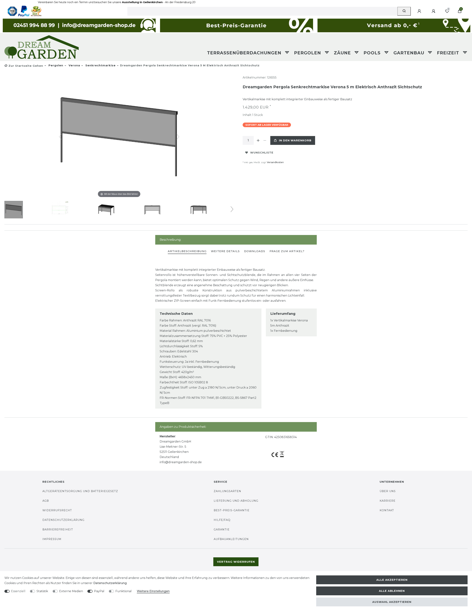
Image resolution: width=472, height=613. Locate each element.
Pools (373, 52)
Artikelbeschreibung (187, 251)
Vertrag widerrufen (236, 561)
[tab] (187, 251)
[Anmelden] (420, 11)
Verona (74, 65)
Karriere (387, 500)
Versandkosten (275, 162)
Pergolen (308, 52)
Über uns (388, 491)
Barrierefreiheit (57, 529)
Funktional (123, 591)
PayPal (99, 591)
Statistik (42, 591)
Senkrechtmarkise (100, 65)
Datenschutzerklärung (63, 520)
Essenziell (18, 591)
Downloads (254, 251)
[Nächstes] (178, 137)
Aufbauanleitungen (231, 539)
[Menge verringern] (264, 140)
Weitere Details (225, 251)
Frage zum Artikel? (287, 251)
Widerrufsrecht (57, 510)
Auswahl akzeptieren (391, 602)
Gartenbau (409, 52)
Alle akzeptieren (391, 579)
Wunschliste (261, 152)
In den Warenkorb (295, 140)
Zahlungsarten (227, 491)
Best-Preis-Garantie (231, 510)
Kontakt (387, 510)
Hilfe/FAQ (222, 520)
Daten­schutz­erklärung (110, 583)
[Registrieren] (434, 11)
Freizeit (449, 52)
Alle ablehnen (392, 591)
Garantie (222, 529)
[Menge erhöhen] (258, 140)
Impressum (51, 539)
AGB (45, 500)
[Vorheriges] (60, 137)
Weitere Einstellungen (153, 591)
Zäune (343, 52)
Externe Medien (71, 591)
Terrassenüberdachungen (245, 52)
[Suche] (404, 11)
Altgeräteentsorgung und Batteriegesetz (80, 491)
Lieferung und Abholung (236, 500)
